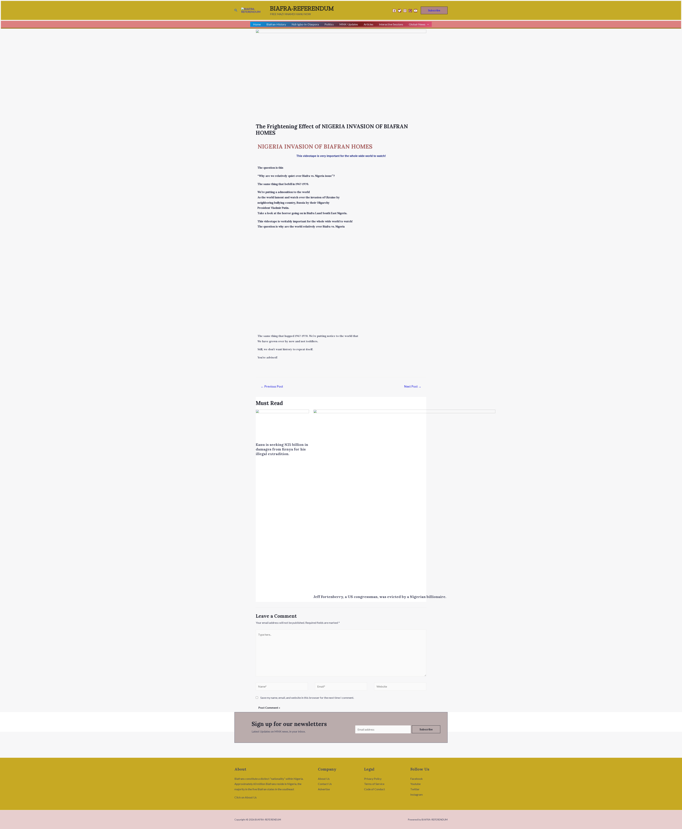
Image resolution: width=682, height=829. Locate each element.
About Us (324, 778)
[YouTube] (415, 10)
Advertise (324, 789)
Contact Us (325, 783)
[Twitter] (399, 10)
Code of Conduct (374, 789)
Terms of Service (374, 783)
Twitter (415, 789)
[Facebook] (394, 10)
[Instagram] (405, 10)
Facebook (416, 778)
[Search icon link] (236, 10)
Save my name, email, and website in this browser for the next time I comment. (307, 697)
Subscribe (426, 729)
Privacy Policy (372, 778)
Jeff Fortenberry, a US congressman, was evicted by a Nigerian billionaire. (379, 596)
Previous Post (272, 386)
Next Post (412, 386)
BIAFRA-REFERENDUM (302, 8)
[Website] (400, 687)
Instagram (416, 794)
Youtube (415, 783)
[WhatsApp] (410, 10)
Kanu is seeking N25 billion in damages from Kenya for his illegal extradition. (282, 449)
